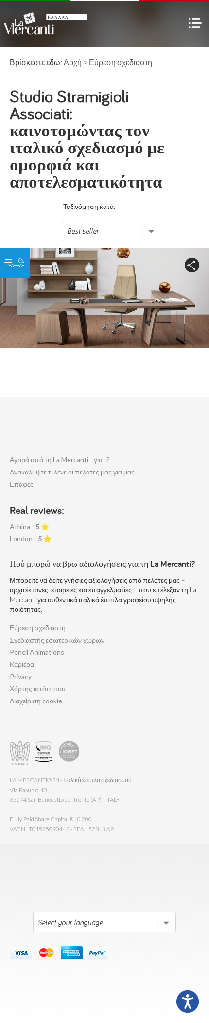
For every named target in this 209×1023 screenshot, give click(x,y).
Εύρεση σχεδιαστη (38, 628)
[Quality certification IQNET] (69, 753)
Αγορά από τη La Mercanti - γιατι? (60, 459)
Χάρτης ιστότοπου (38, 688)
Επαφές (22, 484)
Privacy (21, 676)
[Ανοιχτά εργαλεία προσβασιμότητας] (187, 1001)
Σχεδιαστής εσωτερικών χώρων (57, 640)
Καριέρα (22, 664)
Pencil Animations (37, 652)
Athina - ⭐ (29, 526)
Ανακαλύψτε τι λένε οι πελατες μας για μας (72, 472)
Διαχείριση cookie (36, 701)
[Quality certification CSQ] (45, 753)
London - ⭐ (31, 538)
